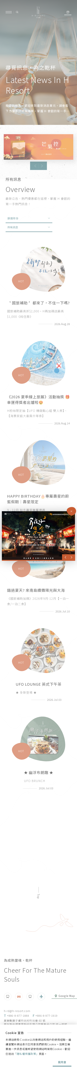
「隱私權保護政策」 (26, 1054)
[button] (65, 557)
